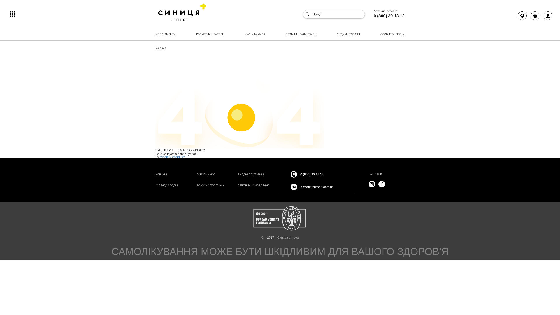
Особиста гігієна (392, 34)
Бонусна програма (210, 185)
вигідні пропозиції (251, 174)
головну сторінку (172, 157)
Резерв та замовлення (254, 185)
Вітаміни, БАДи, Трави (301, 34)
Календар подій (166, 185)
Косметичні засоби (210, 34)
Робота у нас (206, 174)
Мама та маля (255, 34)
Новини (161, 174)
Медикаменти (165, 34)
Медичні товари (348, 34)
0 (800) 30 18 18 (389, 16)
